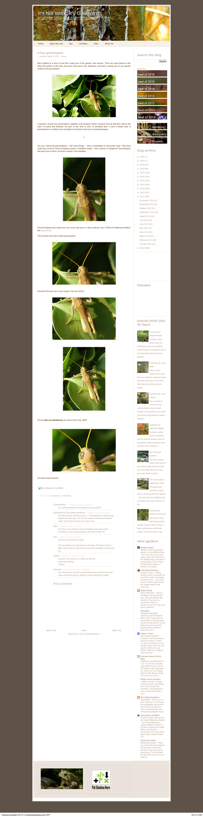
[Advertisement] (151, 266)
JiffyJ (55, 526)
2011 (142, 196)
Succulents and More (150, 715)
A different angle (148, 682)
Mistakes (83, 43)
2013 (142, 188)
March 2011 (145, 236)
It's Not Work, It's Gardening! (69, 13)
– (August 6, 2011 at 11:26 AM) (98, 513)
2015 (142, 181)
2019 (142, 165)
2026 (142, 157)
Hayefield (145, 611)
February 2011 (146, 240)
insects (64, 56)
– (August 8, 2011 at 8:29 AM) (69, 537)
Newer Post (51, 630)
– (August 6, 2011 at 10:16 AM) (80, 505)
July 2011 (144, 220)
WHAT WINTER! (148, 593)
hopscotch (45, 230)
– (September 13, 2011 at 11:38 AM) (76, 569)
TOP (200, 815)
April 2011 (144, 232)
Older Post (116, 630)
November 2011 (147, 204)
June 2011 (144, 224)
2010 (142, 248)
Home (40, 43)
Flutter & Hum (147, 634)
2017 (142, 173)
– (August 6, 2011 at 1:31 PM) (69, 526)
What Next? (146, 700)
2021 (142, 161)
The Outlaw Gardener (150, 697)
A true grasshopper (50, 53)
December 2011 (147, 200)
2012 (142, 192)
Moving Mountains (149, 743)
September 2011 (147, 212)
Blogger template (10, 815)
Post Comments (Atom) (89, 634)
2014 (142, 185)
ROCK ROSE (146, 591)
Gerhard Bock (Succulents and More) (69, 513)
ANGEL (56, 556)
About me (109, 43)
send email (66, 496)
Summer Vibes (147, 573)
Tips (71, 43)
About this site (56, 43)
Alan (55, 537)
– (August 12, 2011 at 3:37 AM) (72, 556)
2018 (142, 169)
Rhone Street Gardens (151, 679)
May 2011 (144, 228)
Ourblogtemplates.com (35, 815)
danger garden (147, 547)
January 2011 (146, 244)
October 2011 (146, 208)
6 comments (55, 496)
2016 (142, 177)
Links (96, 43)
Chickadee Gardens (149, 570)
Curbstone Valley (148, 740)
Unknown (57, 569)
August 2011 (145, 216)
